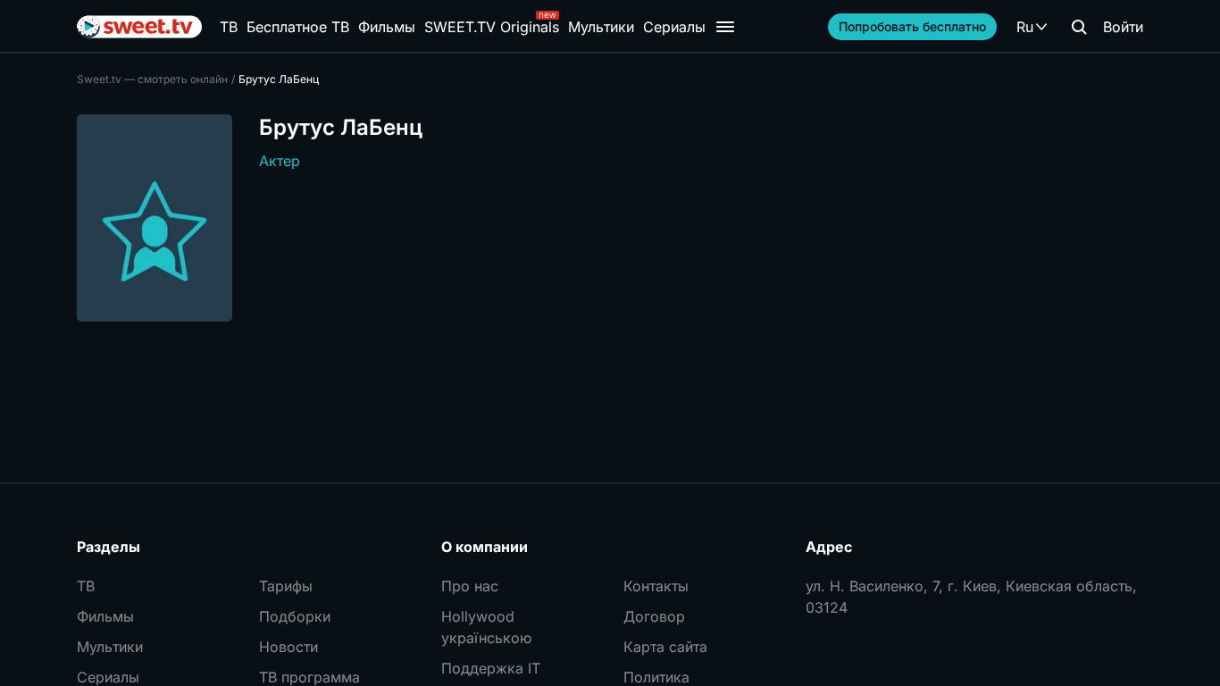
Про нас (469, 586)
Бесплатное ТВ (298, 27)
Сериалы (674, 27)
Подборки (294, 616)
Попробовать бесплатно (912, 26)
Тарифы (286, 586)
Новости (288, 647)
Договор (654, 616)
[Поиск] (1079, 27)
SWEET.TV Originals (491, 27)
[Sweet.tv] (139, 26)
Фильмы (386, 27)
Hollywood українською (486, 627)
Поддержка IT (490, 668)
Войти (1123, 27)
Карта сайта (665, 647)
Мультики (601, 27)
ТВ (229, 27)
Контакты (656, 586)
